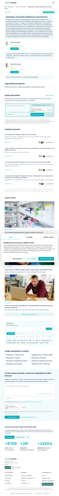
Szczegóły (29, 237)
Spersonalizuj (16, 259)
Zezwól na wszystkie (46, 259)
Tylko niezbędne (31, 259)
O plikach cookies (48, 237)
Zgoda (11, 237)
